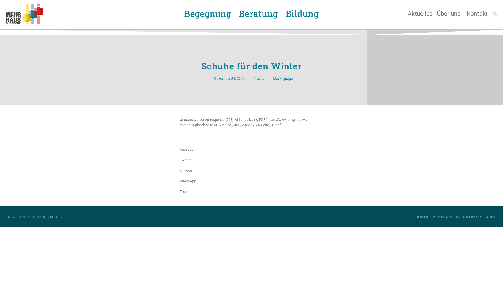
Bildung (302, 13)
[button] (495, 14)
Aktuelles (420, 13)
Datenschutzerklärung (446, 216)
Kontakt (477, 13)
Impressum (423, 216)
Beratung (258, 13)
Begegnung (207, 13)
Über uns (449, 13)
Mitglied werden (472, 216)
